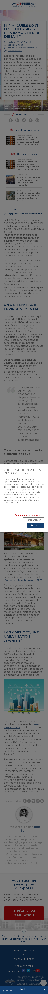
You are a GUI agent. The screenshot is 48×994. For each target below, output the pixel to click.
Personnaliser (33, 520)
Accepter (36, 525)
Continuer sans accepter (28, 515)
